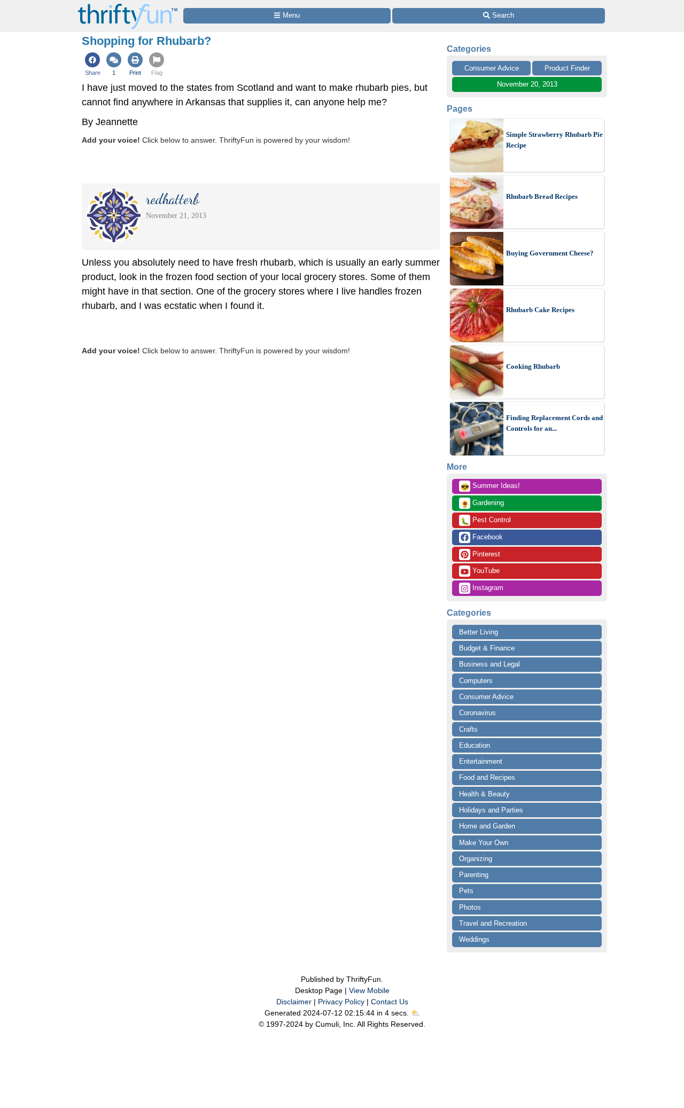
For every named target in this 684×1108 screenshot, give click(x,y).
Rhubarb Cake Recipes (540, 310)
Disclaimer (294, 1001)
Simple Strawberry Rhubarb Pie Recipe (554, 139)
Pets (466, 891)
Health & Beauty (484, 794)
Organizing (475, 859)
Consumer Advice (491, 68)
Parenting (473, 875)
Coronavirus (477, 713)
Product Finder (567, 68)
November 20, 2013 (527, 84)
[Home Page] (128, 6)
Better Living (478, 632)
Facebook (486, 537)
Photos (470, 907)
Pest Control (486, 520)
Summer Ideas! (490, 486)
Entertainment (480, 761)
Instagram (486, 588)
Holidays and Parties (491, 810)
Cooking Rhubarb (533, 366)
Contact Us (389, 1001)
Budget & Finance (487, 648)
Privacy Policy (341, 1001)
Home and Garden (487, 826)
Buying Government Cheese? (550, 253)
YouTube (485, 571)
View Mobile (369, 990)
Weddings (474, 939)
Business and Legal (489, 664)
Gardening (482, 503)
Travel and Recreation (493, 923)
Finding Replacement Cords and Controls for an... (554, 423)
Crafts (468, 729)
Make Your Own (483, 843)
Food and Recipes (487, 777)
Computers (476, 681)
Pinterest (485, 554)
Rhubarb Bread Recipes (542, 196)
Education (474, 745)
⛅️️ (415, 1013)
